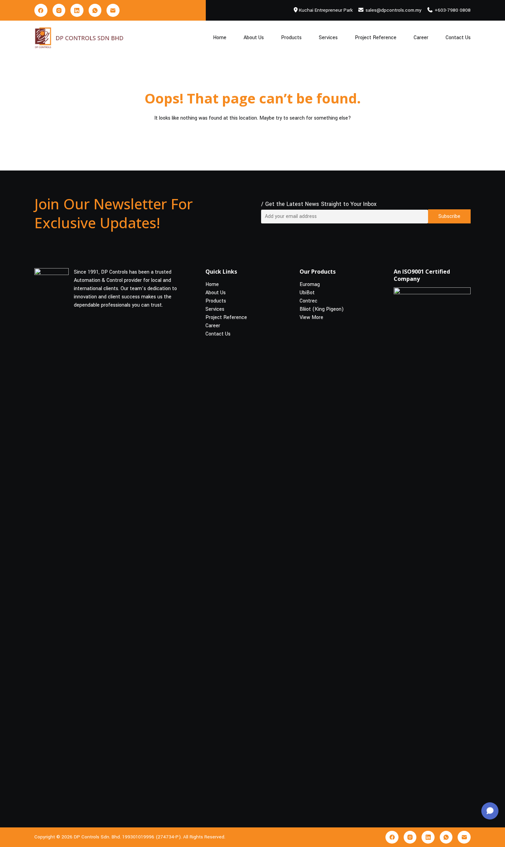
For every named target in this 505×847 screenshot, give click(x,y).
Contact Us (458, 37)
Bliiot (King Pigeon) (322, 309)
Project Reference (375, 37)
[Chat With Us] (489, 811)
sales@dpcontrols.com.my (394, 10)
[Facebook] (40, 10)
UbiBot (307, 292)
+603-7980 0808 (453, 10)
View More (311, 317)
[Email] (113, 10)
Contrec (308, 301)
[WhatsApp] (95, 10)
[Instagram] (59, 10)
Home (219, 37)
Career (421, 37)
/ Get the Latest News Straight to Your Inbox (319, 204)
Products (291, 37)
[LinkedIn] (76, 10)
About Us (254, 37)
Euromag (310, 284)
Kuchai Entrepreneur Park (326, 10)
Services (328, 37)
